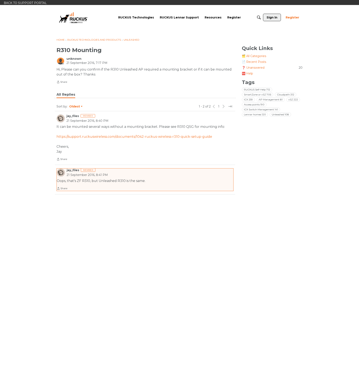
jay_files (72, 116)
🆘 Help (247, 73)
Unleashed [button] (280, 114)
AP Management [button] (271, 99)
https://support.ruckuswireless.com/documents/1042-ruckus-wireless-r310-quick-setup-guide (134, 137)
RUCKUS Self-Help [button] (257, 89)
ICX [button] (248, 99)
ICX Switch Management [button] (261, 109)
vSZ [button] (293, 99)
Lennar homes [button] (255, 114)
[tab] (66, 94)
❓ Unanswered (272, 68)
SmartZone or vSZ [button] (257, 94)
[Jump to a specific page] (230, 106)
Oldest (74, 107)
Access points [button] (254, 104)
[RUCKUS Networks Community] (73, 17)
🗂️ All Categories (254, 56)
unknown (73, 59)
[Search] (259, 17)
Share (62, 82)
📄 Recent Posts (254, 62)
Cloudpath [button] (285, 94)
